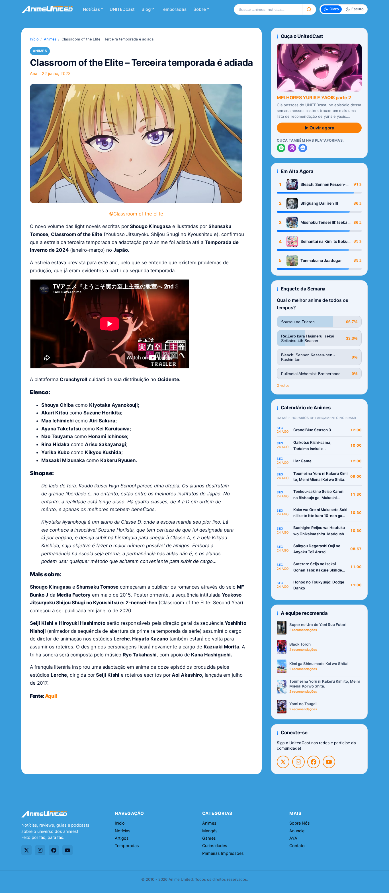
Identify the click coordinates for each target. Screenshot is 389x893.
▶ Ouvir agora (319, 128)
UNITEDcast (122, 9)
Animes (50, 39)
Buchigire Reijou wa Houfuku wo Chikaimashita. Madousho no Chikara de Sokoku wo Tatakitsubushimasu (319, 531)
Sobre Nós (299, 823)
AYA (293, 838)
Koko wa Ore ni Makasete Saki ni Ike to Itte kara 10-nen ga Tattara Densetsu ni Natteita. (320, 513)
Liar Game (302, 461)
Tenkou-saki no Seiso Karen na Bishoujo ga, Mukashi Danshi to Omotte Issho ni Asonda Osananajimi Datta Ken (318, 495)
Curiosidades (214, 845)
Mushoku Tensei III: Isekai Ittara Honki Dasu (324, 222)
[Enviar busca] (309, 9)
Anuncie (296, 830)
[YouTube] (329, 762)
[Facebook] (313, 762)
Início (34, 39)
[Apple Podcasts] (292, 148)
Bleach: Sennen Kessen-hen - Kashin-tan (322, 184)
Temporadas (174, 9)
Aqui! (51, 696)
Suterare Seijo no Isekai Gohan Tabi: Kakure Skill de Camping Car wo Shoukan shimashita (317, 567)
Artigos (122, 838)
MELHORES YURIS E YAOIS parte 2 (314, 97)
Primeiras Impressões (223, 853)
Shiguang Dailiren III (319, 203)
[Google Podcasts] (302, 148)
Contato (297, 845)
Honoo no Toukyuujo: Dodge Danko (318, 585)
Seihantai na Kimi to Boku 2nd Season (323, 241)
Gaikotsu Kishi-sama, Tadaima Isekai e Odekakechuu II (312, 446)
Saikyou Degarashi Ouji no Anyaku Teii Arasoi (316, 549)
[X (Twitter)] (283, 762)
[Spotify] (281, 148)
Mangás (210, 830)
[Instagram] (298, 762)
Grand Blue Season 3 (312, 430)
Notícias (91, 9)
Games (209, 838)
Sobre (199, 9)
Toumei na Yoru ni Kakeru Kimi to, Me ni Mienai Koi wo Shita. (320, 476)
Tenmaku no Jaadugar (321, 260)
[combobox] (268, 9)
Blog (146, 9)
